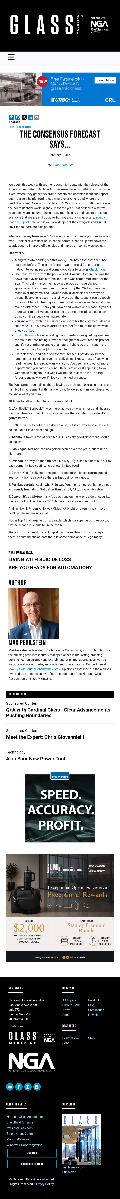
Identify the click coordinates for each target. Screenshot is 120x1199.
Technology (15, 752)
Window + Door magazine (24, 1145)
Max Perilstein (62, 165)
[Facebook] (19, 1087)
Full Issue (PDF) (73, 1167)
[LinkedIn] (37, 1087)
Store (92, 1038)
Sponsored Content (22, 703)
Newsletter (96, 1015)
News (66, 1010)
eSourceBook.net (18, 1139)
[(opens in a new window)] (60, 89)
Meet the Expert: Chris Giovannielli (45, 737)
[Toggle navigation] (11, 57)
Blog (91, 1005)
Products (94, 1000)
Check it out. (97, 269)
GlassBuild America (20, 1122)
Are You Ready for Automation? (50, 568)
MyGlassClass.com (20, 1128)
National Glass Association (25, 1117)
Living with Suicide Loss (39, 559)
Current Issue (71, 1005)
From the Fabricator (19, 127)
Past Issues (96, 1010)
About (66, 1015)
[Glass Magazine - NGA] (59, 24)
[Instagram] (28, 1087)
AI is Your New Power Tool (35, 759)
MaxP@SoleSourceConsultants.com (33, 669)
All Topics (69, 1000)
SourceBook (71, 1038)
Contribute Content (32, 1164)
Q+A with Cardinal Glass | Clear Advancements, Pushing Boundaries (59, 712)
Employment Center (20, 1134)
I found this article (27, 335)
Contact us (15, 1026)
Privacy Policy (44, 1184)
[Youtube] (10, 1087)
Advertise (31, 1153)
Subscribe (69, 1172)
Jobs (65, 1043)
